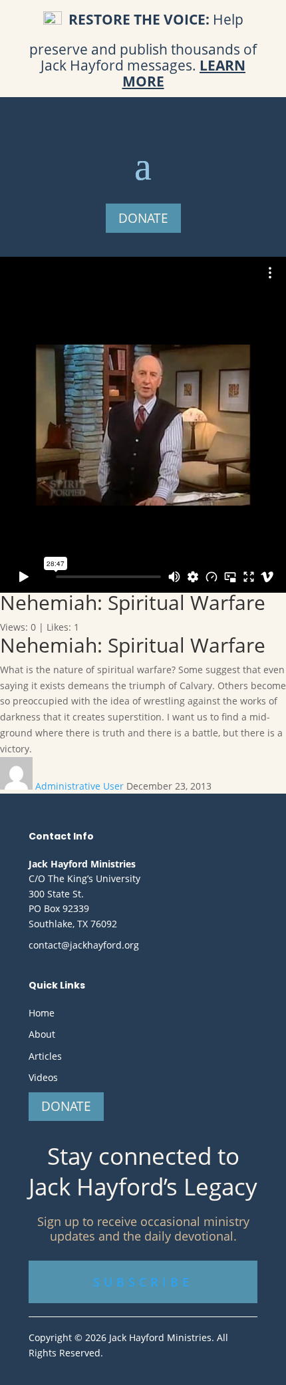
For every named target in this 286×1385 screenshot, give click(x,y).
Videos (43, 1077)
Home (42, 1012)
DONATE (143, 218)
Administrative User (80, 786)
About (42, 1034)
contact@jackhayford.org (84, 945)
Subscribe (143, 1282)
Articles (45, 1056)
